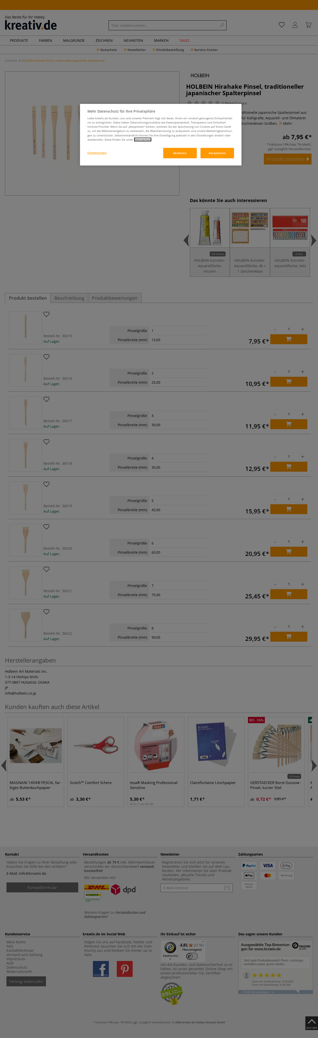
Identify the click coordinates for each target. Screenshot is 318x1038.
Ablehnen (180, 153)
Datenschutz (142, 139)
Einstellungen (97, 153)
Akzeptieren (217, 153)
